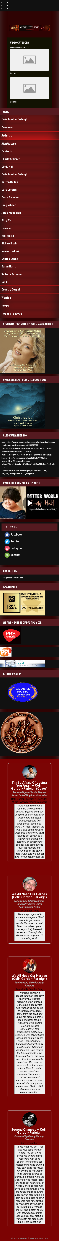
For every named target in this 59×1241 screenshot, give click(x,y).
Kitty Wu (6, 220)
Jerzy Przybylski (11, 212)
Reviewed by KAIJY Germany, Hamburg (29, 984)
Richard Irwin (9, 243)
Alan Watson (9, 143)
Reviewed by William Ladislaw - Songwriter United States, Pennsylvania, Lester (29, 904)
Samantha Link (10, 251)
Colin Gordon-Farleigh (14, 119)
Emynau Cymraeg (12, 314)
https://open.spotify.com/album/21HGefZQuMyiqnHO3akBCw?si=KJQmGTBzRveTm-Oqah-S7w (28, 464)
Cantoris (7, 151)
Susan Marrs (9, 266)
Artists (6, 135)
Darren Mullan (10, 182)
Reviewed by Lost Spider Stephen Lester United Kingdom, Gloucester (29, 793)
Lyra (4, 282)
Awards (13, 73)
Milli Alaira (8, 235)
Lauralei (6, 228)
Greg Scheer (9, 205)
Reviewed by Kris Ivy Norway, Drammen (29, 1137)
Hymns (6, 305)
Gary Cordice (9, 189)
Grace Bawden (10, 197)
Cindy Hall (7, 166)
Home (12, 47)
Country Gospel (11, 289)
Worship (13, 101)
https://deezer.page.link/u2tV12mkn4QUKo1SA (27, 457)
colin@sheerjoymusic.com (12, 577)
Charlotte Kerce (11, 159)
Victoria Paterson (12, 274)
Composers (8, 127)
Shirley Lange (10, 258)
